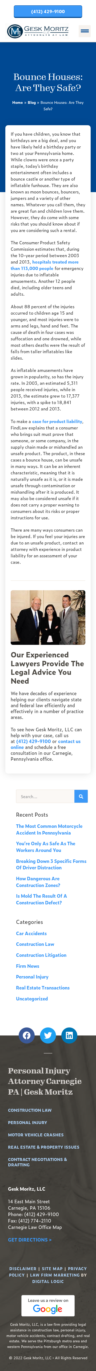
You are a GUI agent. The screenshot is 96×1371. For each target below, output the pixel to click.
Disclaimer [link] (23, 1268)
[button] (85, 31)
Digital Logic (48, 1281)
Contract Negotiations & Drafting (37, 1162)
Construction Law (35, 943)
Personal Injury (32, 976)
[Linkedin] (69, 1035)
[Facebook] (27, 1035)
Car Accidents (31, 933)
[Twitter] (48, 1035)
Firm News (27, 965)
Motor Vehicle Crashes (36, 1135)
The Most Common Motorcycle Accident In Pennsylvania (49, 829)
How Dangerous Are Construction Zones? (38, 881)
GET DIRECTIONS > (30, 1239)
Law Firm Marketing (55, 1275)
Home (17, 102)
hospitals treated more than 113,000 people (45, 264)
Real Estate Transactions (43, 987)
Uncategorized (32, 998)
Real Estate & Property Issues (43, 1147)
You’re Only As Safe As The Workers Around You (45, 846)
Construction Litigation (41, 954)
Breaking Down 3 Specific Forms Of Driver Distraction (51, 864)
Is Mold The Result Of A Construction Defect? (41, 899)
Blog (32, 102)
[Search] (81, 796)
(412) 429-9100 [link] (33, 741)
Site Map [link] (52, 1268)
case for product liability (57, 421)
